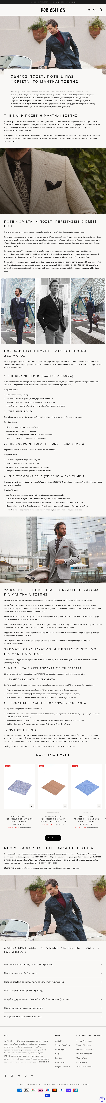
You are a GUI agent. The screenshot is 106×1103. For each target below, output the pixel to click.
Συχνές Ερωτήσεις (62, 1045)
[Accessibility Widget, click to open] (102, 1099)
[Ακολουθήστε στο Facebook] (5, 1075)
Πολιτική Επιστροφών (85, 1049)
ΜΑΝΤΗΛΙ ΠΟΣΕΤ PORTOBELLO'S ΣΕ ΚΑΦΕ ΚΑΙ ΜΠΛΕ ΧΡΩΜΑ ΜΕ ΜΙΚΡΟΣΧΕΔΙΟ (19, 820)
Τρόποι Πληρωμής (84, 1045)
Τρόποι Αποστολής (84, 1041)
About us (59, 1041)
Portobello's (19, 813)
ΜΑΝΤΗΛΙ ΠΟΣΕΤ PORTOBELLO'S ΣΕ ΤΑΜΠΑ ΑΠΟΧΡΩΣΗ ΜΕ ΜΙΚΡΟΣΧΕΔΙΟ (53, 819)
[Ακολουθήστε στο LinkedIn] (32, 1075)
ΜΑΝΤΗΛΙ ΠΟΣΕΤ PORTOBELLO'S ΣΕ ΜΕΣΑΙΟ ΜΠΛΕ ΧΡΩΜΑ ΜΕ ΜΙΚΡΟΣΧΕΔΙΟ (86, 820)
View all (53, 838)
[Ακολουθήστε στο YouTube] (19, 1075)
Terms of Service (84, 1066)
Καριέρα (58, 1058)
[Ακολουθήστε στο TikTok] (25, 1075)
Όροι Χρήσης (81, 1058)
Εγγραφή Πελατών (62, 1066)
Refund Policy (82, 1062)
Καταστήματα (60, 1049)
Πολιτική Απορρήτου (84, 1053)
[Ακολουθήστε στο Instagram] (12, 1075)
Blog (57, 1053)
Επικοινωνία (60, 1062)
